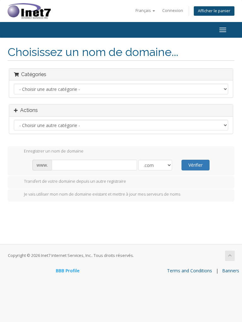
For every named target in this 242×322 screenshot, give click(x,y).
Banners (230, 271)
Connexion (172, 10)
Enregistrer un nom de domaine (54, 151)
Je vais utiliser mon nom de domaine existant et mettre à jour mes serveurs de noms (102, 194)
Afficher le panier (214, 11)
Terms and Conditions (189, 271)
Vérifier (195, 165)
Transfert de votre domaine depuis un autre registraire (75, 181)
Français (143, 10)
